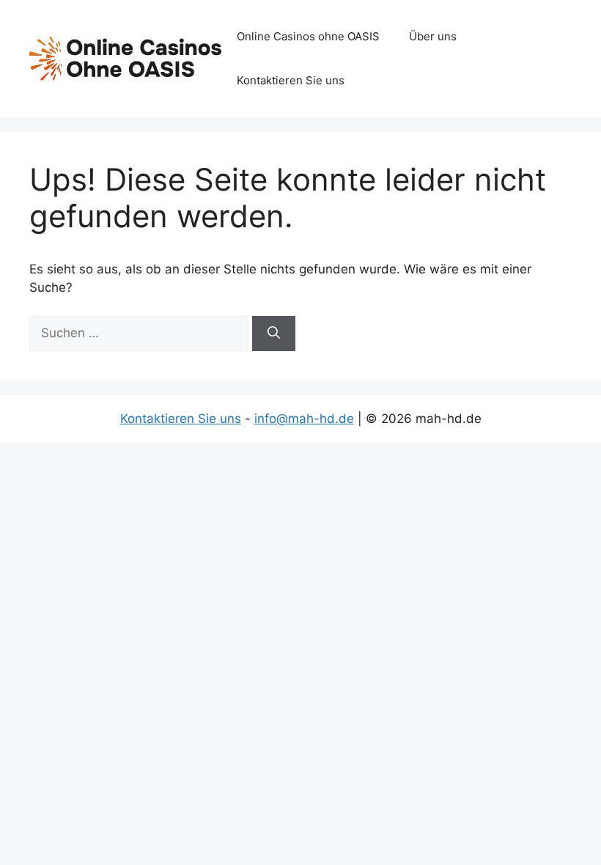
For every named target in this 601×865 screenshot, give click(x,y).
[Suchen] (273, 333)
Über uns (433, 36)
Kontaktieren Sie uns (290, 80)
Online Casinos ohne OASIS (308, 36)
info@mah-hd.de (304, 418)
